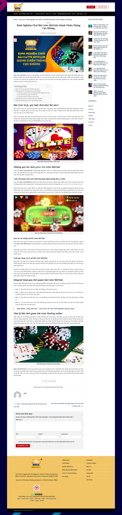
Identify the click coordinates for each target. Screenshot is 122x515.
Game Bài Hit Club (64, 14)
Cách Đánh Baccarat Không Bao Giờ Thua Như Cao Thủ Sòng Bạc (100, 55)
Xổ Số (73, 14)
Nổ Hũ (54, 14)
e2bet (19, 498)
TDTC (32, 498)
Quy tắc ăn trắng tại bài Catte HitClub (27, 94)
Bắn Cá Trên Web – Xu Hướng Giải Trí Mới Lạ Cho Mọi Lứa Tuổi (100, 26)
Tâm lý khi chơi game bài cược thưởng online (29, 100)
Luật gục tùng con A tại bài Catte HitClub (28, 96)
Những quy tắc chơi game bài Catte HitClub (28, 91)
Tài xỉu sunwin (51, 498)
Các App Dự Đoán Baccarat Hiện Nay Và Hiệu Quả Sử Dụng (100, 63)
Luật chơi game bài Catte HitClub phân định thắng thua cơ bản (34, 93)
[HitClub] (22, 7)
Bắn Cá (48, 14)
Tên (17, 434)
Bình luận (19, 419)
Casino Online (40, 14)
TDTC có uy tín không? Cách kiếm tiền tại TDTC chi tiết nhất (100, 93)
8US (85, 14)
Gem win (29, 496)
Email (40, 434)
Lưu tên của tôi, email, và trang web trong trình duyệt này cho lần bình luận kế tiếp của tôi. (46, 441)
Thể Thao (80, 14)
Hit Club (45, 79)
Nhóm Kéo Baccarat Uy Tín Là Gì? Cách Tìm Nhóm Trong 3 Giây (100, 78)
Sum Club (25, 498)
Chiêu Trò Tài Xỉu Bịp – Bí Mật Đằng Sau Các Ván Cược (100, 40)
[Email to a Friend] (48, 381)
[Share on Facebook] (42, 381)
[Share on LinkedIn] (54, 381)
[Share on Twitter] (45, 381)
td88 (37, 501)
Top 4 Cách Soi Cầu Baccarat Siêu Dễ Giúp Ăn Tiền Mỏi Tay (100, 85)
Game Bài (22, 19)
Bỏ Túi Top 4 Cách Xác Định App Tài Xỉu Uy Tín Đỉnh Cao (100, 47)
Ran (55, 33)
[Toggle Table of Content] (48, 86)
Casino (90, 109)
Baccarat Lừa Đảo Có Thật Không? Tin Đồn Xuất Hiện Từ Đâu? (100, 33)
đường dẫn (60, 387)
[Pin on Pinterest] (51, 381)
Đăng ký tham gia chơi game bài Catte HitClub (29, 98)
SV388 (42, 501)
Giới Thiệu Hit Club (26, 14)
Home (16, 14)
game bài (40, 167)
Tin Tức (91, 122)
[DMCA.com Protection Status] (36, 494)
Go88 (43, 498)
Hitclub (37, 498)
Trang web (64, 434)
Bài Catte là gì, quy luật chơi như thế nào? (28, 89)
